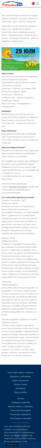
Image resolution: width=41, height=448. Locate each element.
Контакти (20, 388)
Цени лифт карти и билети (20, 372)
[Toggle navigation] (38, 3)
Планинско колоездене (20, 410)
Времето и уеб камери (20, 376)
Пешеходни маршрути (20, 414)
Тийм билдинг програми (20, 418)
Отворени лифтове (20, 402)
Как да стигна (20, 384)
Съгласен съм (12, 444)
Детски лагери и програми (20, 406)
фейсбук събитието (18, 187)
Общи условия (20, 392)
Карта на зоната (20, 380)
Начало (20, 398)
